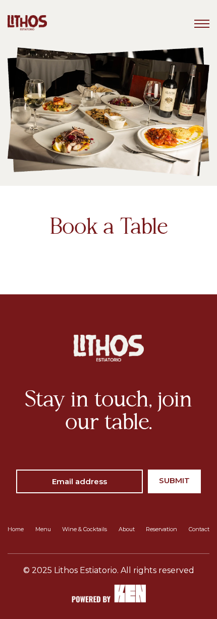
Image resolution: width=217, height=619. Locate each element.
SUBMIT (174, 480)
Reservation (161, 529)
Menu (43, 529)
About (127, 529)
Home (16, 529)
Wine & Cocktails (84, 529)
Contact (199, 529)
